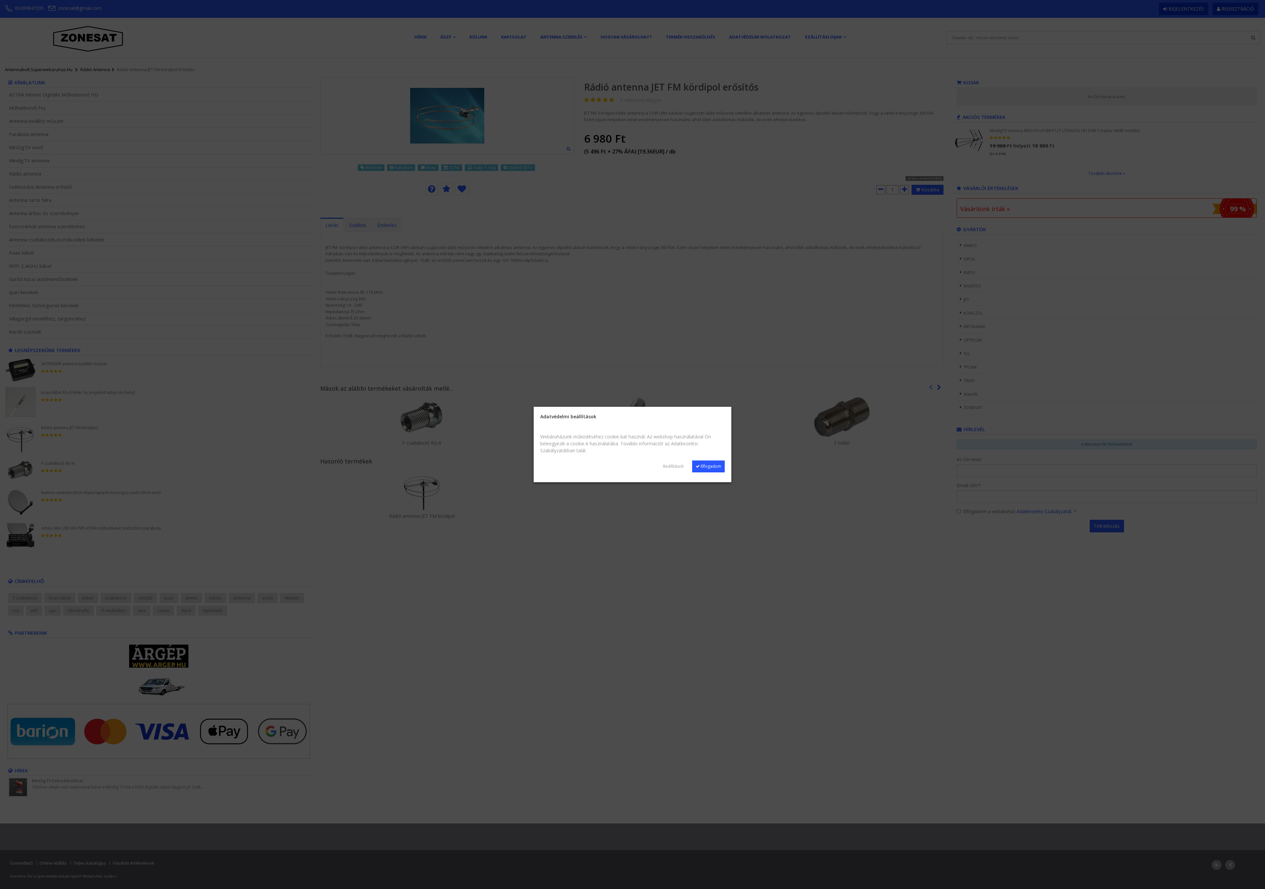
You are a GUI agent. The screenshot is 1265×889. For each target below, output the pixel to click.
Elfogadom (710, 466)
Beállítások (673, 466)
